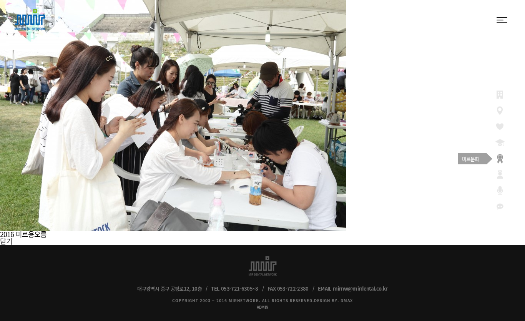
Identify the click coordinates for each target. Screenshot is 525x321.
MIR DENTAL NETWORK (30, 19)
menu (502, 20)
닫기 (6, 241)
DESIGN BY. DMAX (333, 300)
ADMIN (262, 307)
